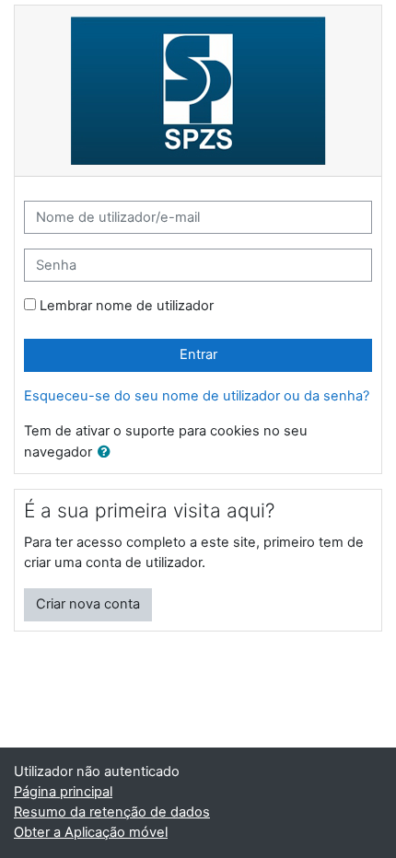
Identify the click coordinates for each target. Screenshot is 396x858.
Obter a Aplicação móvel (91, 832)
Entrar (198, 354)
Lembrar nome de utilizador (127, 305)
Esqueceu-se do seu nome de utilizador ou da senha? (196, 396)
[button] (108, 453)
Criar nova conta (88, 604)
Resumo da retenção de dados (112, 812)
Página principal (63, 791)
